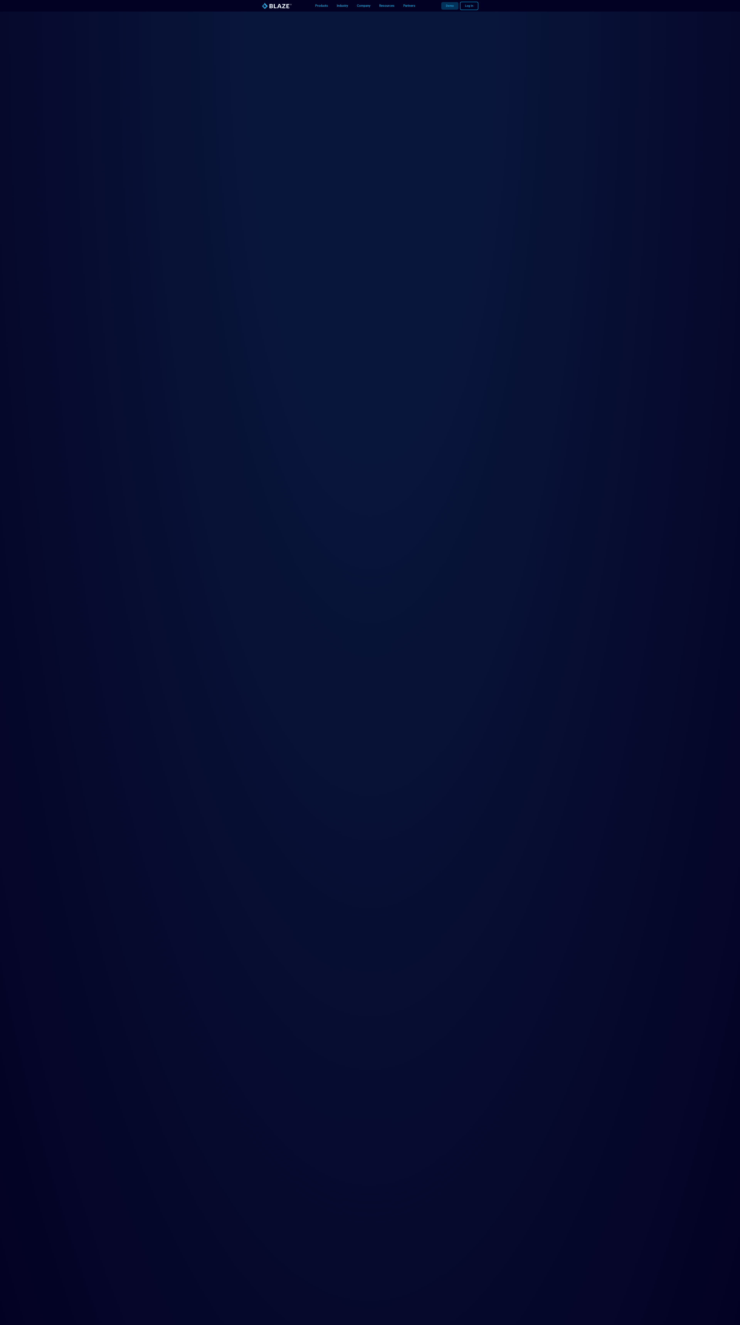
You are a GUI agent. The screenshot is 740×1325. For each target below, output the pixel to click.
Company (363, 6)
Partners (409, 6)
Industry (342, 6)
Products (321, 6)
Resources (386, 6)
